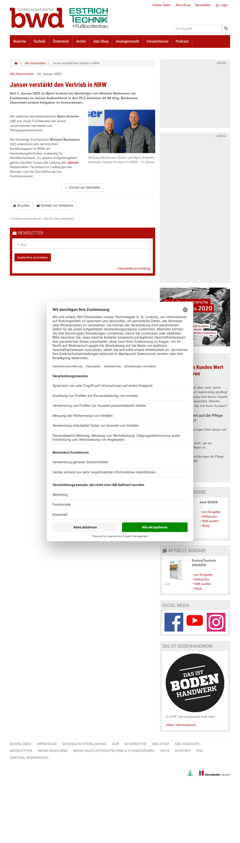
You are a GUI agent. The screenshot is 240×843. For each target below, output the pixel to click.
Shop (206, 525)
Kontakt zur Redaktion (55, 205)
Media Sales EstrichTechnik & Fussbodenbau (114, 751)
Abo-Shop (183, 5)
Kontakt (183, 751)
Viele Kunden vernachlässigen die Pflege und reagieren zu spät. (196, 459)
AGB (115, 744)
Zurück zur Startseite (82, 187)
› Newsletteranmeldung (133, 268)
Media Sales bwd (53, 751)
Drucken (21, 205)
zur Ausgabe (211, 512)
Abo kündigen (187, 744)
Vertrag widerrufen (29, 758)
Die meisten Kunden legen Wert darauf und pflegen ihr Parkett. (197, 432)
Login (221, 5)
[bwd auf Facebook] (174, 622)
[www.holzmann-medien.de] (212, 775)
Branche (19, 41)
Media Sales (162, 5)
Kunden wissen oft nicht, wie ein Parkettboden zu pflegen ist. (190, 445)
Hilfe (165, 751)
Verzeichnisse (157, 41)
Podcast (182, 41)
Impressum (46, 744)
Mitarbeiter (135, 744)
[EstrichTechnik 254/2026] (176, 580)
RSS (199, 751)
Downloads (20, 744)
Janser (73, 162)
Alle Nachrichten (35, 63)
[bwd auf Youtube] (195, 622)
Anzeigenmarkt (127, 41)
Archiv (81, 41)
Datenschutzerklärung (84, 744)
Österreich (61, 41)
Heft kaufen (210, 521)
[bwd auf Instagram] (216, 622)
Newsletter (203, 5)
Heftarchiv (209, 516)
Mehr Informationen (181, 725)
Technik (39, 41)
